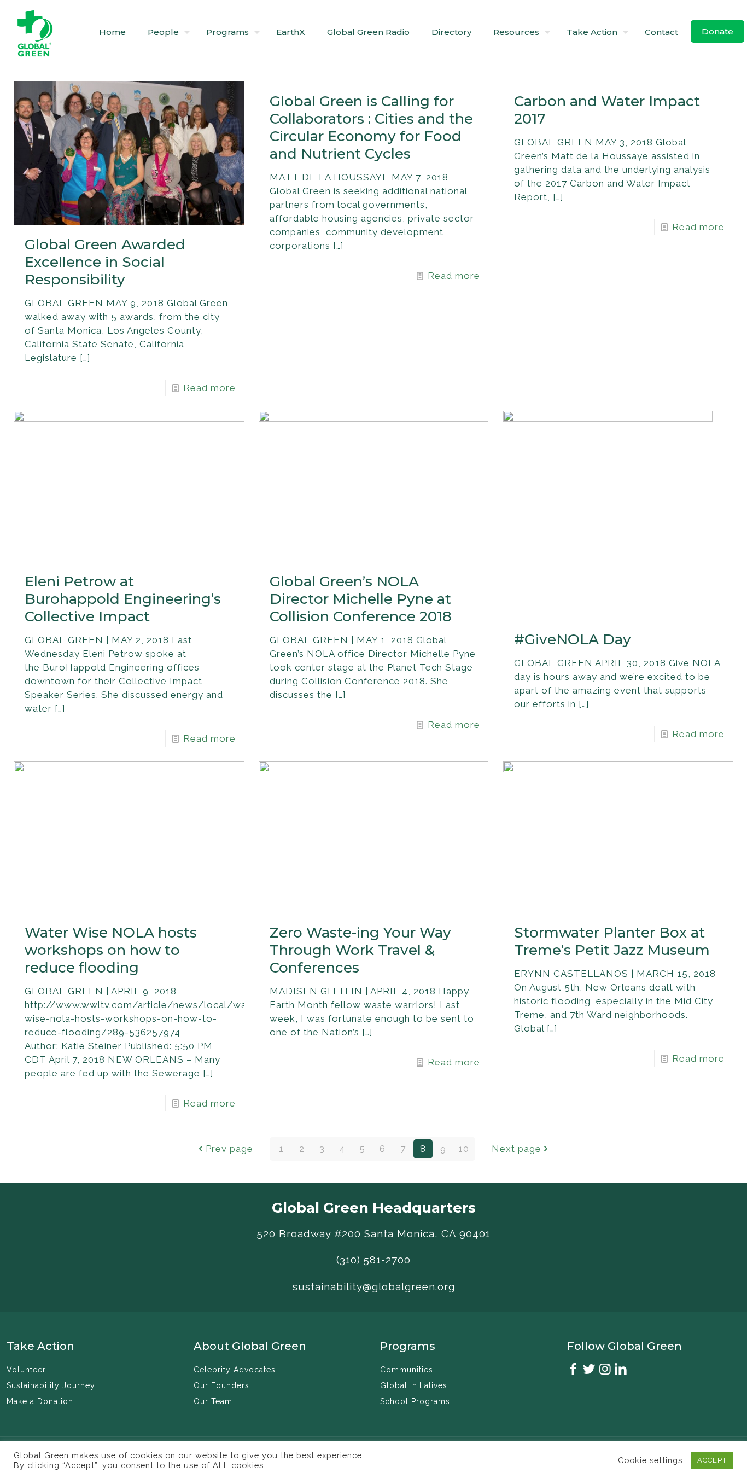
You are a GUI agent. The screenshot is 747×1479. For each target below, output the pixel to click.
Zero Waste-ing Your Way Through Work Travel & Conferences (360, 950)
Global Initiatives (413, 1385)
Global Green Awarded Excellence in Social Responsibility (105, 262)
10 (463, 1148)
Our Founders (221, 1385)
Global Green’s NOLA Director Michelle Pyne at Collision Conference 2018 (361, 599)
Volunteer (26, 1369)
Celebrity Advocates (235, 1369)
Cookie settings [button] (650, 1460)
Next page (516, 1148)
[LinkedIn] (621, 1370)
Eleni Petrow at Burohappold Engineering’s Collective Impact (123, 599)
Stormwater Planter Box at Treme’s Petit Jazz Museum (612, 941)
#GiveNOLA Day (572, 639)
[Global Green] (35, 32)
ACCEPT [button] (712, 1460)
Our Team (213, 1401)
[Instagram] (605, 1370)
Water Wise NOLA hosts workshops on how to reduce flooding (111, 950)
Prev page (229, 1148)
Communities (406, 1369)
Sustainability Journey (51, 1385)
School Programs (415, 1401)
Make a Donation (40, 1401)
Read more (209, 387)
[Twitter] (589, 1370)
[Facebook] (573, 1370)
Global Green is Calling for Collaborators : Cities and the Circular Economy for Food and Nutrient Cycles (371, 127)
